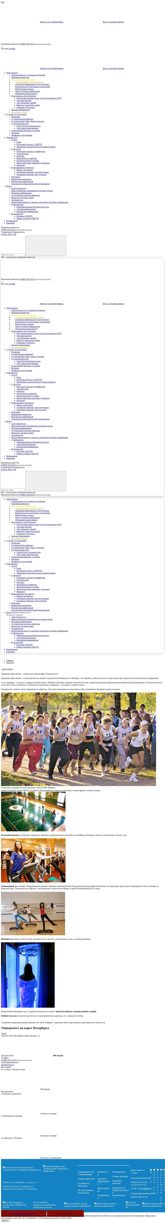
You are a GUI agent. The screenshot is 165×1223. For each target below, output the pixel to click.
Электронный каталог (26, 209)
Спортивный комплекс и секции (25, 131)
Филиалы (20, 165)
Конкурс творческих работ (28, 105)
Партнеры (15, 177)
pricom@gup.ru (7, 1065)
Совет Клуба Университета (28, 126)
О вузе (14, 140)
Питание (15, 133)
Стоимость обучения (83, 1184)
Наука (8, 186)
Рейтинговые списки (24, 89)
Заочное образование (20, 110)
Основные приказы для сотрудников (32, 172)
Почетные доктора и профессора (30, 151)
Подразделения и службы (27, 161)
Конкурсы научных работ (22, 198)
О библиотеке (17, 205)
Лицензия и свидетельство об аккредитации (35, 147)
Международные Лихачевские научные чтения (32, 191)
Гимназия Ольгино (117, 1182)
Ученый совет (22, 154)
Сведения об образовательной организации (30, 184)
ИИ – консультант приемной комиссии (18, 257)
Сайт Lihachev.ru (18, 188)
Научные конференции (21, 193)
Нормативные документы (22, 168)
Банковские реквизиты (21, 179)
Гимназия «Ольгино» (25, 107)
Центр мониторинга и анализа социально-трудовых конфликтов (39, 202)
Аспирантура (17, 200)
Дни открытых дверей (26, 103)
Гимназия (10, 223)
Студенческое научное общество (25, 195)
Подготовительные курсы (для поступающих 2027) (39, 98)
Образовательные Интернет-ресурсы (32, 207)
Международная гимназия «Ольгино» (33, 163)
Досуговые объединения (27, 128)
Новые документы (24, 170)
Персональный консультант (24, 1213)
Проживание (12, 221)
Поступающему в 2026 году (23, 80)
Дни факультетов (23, 100)
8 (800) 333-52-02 (27, 44)
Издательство (17, 214)
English (12, 49)
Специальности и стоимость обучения (28, 75)
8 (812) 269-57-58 (8, 234)
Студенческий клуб (19, 124)
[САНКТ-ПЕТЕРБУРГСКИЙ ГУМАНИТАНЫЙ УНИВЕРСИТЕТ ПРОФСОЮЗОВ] (40, 1168)
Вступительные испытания (85, 1191)
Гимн (18, 142)
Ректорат (20, 156)
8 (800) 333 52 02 (8, 230)
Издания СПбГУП (24, 216)
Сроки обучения (86, 1179)
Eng (2, 2)
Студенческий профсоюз (22, 119)
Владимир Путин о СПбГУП (29, 144)
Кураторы (15, 117)
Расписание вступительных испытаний (32, 87)
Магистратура (103, 1189)
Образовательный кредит (26, 94)
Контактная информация (22, 181)
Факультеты (102, 1173)
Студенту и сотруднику (16, 114)
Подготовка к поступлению (23, 96)
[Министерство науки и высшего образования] (91, 1205)
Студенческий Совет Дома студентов (27, 121)
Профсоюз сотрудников (21, 135)
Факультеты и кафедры (26, 158)
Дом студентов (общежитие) (27, 91)
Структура (16, 149)
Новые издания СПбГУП (27, 218)
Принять (5, 1221)
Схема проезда (120, 1176)
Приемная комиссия (20, 77)
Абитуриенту (12, 73)
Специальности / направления (86, 1173)
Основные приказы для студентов (31, 174)
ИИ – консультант (65, 1213)
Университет (12, 137)
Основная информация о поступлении (32, 84)
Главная (9, 660)
